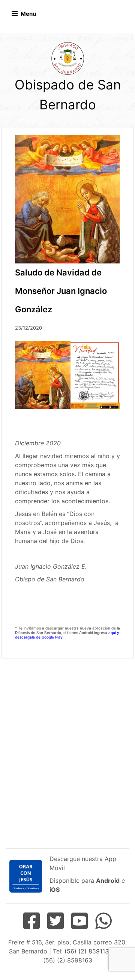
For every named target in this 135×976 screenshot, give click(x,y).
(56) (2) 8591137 (87, 951)
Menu (28, 13)
